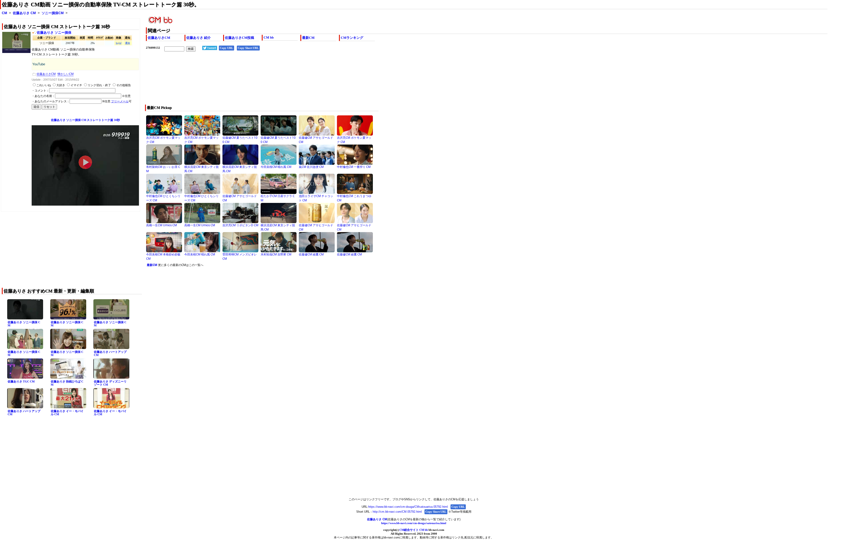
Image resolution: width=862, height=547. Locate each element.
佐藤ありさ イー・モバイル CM (67, 412)
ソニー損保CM (53, 13)
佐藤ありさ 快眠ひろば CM (67, 383)
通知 (127, 43)
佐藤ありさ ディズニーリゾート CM (110, 383)
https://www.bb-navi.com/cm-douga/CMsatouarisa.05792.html (408, 506)
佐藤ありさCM (159, 38)
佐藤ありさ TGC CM (21, 381)
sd (120, 43)
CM (4, 13)
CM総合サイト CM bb (413, 530)
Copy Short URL (248, 48)
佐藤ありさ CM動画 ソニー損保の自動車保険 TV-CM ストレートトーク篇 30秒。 (101, 4)
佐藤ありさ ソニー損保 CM (24, 324)
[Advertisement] (280, 81)
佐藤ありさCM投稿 (239, 38)
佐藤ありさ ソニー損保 (54, 32)
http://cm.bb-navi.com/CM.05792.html (397, 511)
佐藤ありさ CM (24, 13)
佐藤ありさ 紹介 (198, 38)
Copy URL (226, 48)
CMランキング (352, 38)
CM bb (269, 37)
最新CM (308, 38)
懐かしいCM (65, 74)
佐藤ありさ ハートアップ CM (110, 353)
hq (117, 43)
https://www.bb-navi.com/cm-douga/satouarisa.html (413, 523)
